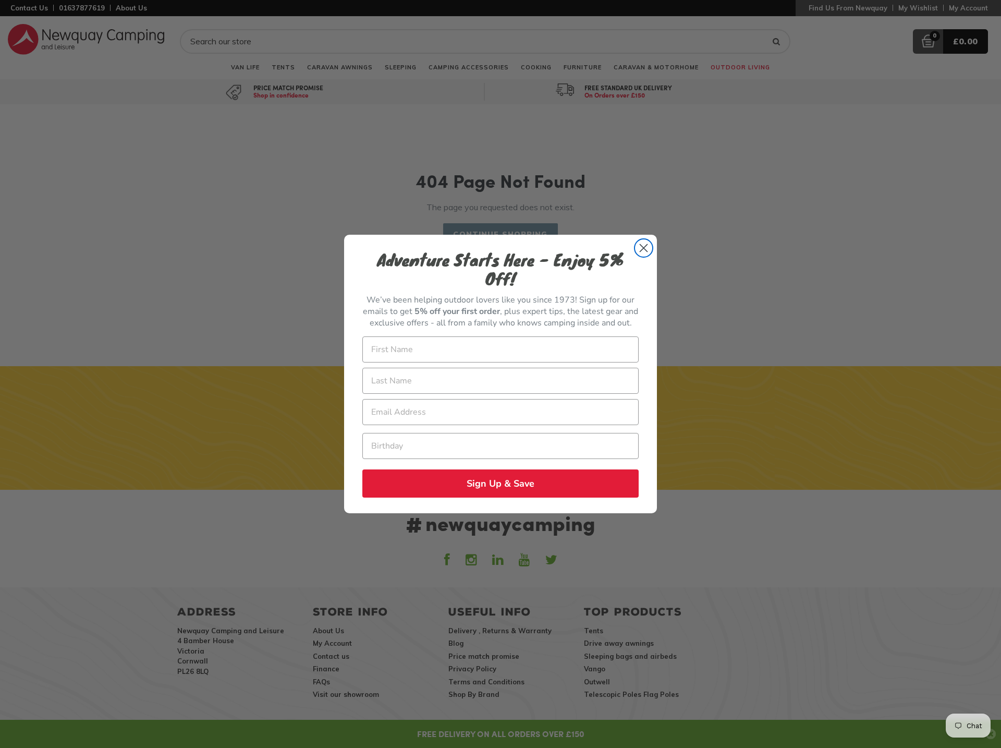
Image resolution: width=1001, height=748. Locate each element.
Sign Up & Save (500, 483)
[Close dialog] (643, 248)
